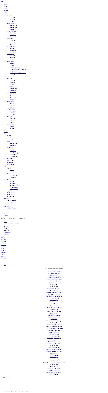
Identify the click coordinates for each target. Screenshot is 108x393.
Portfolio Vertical (11, 46)
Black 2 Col (12, 40)
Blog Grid (9, 135)
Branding (6, 228)
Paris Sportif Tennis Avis (54, 317)
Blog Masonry (10, 141)
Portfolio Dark (10, 54)
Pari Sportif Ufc (54, 319)
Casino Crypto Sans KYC (54, 343)
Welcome (6, 10)
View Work (3, 237)
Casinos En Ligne (54, 309)
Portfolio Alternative (11, 31)
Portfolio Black (10, 38)
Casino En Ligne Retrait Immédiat (18, 69)
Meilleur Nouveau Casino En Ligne (54, 292)
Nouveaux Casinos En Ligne (54, 271)
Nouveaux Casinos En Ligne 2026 (54, 351)
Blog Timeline (10, 162)
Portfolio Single (10, 61)
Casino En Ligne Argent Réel (54, 324)
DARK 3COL (12, 57)
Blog (5, 134)
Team (5, 12)
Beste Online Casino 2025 (16, 75)
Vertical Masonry (14, 153)
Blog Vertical (10, 147)
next (5, 265)
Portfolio (6, 14)
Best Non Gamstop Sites (54, 273)
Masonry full (13, 29)
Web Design (6, 234)
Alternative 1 (13, 33)
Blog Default (10, 158)
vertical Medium (14, 154)
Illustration (6, 230)
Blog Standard (10, 164)
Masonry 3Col (13, 143)
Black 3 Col (12, 42)
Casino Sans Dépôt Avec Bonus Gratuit (54, 328)
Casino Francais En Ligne (54, 347)
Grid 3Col (12, 137)
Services (6, 132)
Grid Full (12, 139)
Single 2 (12, 65)
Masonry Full (13, 145)
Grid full (12, 21)
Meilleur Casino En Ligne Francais (54, 296)
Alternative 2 (13, 35)
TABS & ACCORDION (11, 200)
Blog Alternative (10, 160)
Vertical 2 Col (13, 48)
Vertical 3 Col (13, 50)
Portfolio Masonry (11, 23)
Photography (7, 232)
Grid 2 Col (12, 18)
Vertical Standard (14, 156)
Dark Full (12, 59)
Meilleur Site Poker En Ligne (54, 368)
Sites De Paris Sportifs (15, 67)
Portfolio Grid (10, 16)
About (5, 8)
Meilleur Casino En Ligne (54, 294)
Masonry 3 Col (13, 25)
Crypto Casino (54, 303)
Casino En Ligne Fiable (54, 332)
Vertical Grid (13, 151)
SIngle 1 (12, 63)
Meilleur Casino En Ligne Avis (54, 288)
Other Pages (7, 198)
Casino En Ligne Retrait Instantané (54, 349)
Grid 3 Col (12, 19)
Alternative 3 (13, 37)
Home (5, 4)
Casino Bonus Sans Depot (54, 330)
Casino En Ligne (13, 71)
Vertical (12, 149)
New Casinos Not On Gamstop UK (18, 73)
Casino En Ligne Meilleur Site (54, 307)
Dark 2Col (12, 56)
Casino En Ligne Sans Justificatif (54, 311)
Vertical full (12, 52)
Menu (2, 1)
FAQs (8, 204)
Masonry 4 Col (13, 27)
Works (5, 77)
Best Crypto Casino (54, 302)
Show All (6, 227)
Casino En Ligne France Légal (54, 283)
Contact (6, 213)
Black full (12, 44)
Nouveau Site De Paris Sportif (54, 277)
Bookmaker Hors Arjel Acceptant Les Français (54, 362)
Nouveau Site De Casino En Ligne (54, 326)
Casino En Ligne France (54, 284)
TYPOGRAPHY (10, 202)
